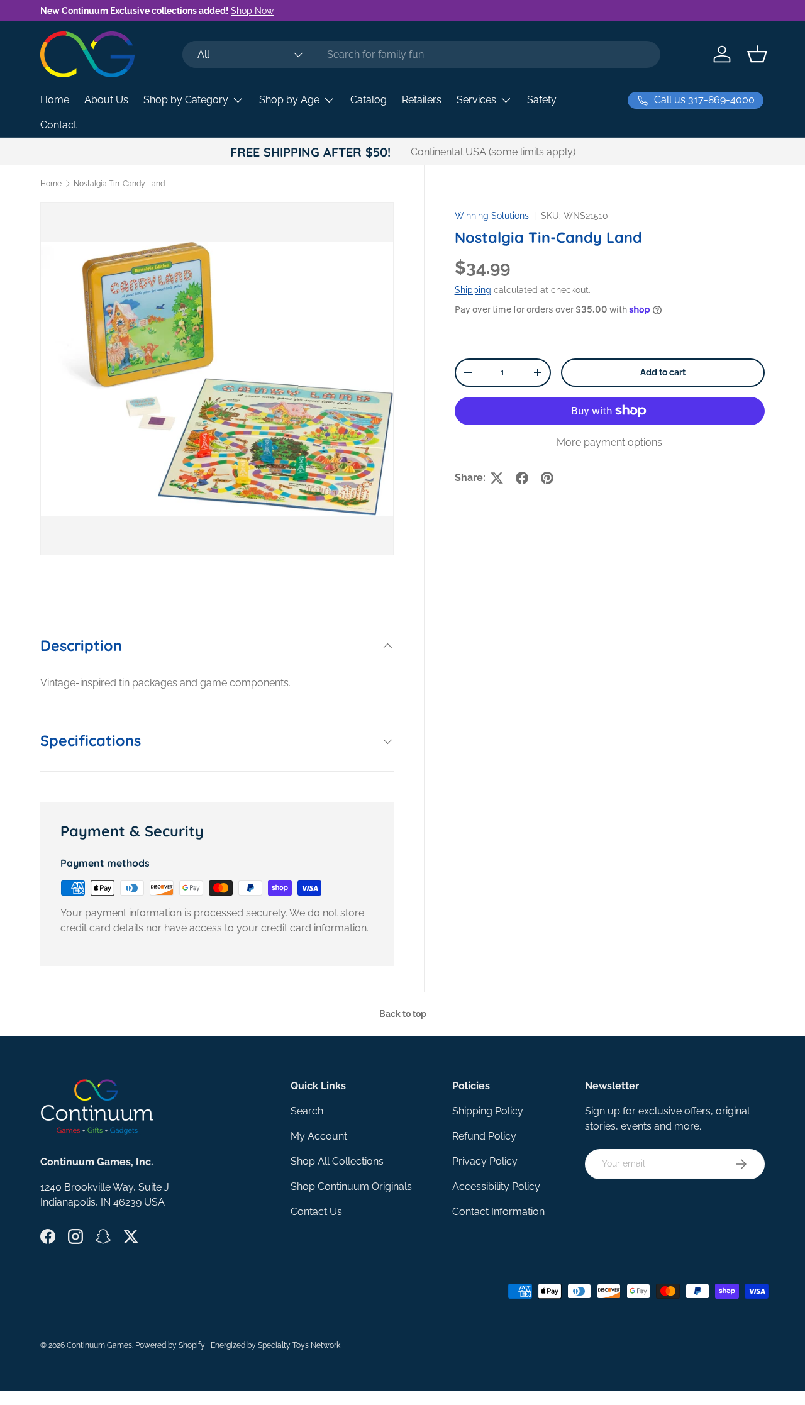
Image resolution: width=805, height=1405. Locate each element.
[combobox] (421, 54)
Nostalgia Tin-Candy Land (119, 183)
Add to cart (663, 372)
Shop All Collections (337, 1161)
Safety (542, 100)
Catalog (368, 100)
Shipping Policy (487, 1111)
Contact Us (316, 1212)
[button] (757, 54)
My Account (319, 1136)
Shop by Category (185, 100)
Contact (58, 125)
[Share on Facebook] (522, 478)
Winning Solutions (492, 216)
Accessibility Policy (496, 1186)
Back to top (402, 1014)
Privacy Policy (485, 1161)
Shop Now (252, 10)
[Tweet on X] (496, 478)
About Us (106, 100)
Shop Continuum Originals (351, 1186)
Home (54, 100)
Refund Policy (484, 1136)
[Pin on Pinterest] (547, 478)
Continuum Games (99, 1345)
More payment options (609, 442)
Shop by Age (289, 100)
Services (476, 100)
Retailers (421, 100)
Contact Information (498, 1212)
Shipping (473, 290)
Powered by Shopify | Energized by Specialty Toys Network (237, 1345)
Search (307, 1111)
